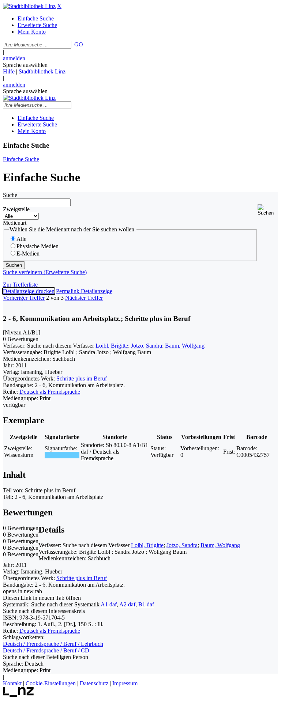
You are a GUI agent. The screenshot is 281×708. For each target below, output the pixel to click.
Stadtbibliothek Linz (42, 71)
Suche (10, 195)
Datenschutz (94, 683)
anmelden (14, 58)
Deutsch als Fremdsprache (49, 392)
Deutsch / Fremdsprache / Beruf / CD (46, 650)
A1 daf (109, 604)
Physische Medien (37, 246)
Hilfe (9, 71)
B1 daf (146, 604)
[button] (268, 210)
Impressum (125, 683)
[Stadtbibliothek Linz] (29, 6)
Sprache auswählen (25, 65)
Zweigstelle (16, 209)
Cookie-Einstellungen (51, 683)
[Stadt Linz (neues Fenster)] (18, 695)
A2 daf (127, 604)
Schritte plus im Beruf (81, 378)
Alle (21, 239)
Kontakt (12, 683)
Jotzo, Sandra (146, 345)
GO (78, 44)
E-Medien (28, 253)
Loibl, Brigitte (111, 345)
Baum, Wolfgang (185, 345)
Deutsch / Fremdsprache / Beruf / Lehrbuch (53, 644)
